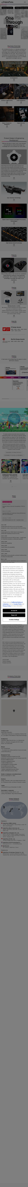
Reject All (14, 615)
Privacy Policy (7, 606)
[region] (14, 593)
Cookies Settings (14, 620)
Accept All (14, 610)
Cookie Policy (18, 604)
